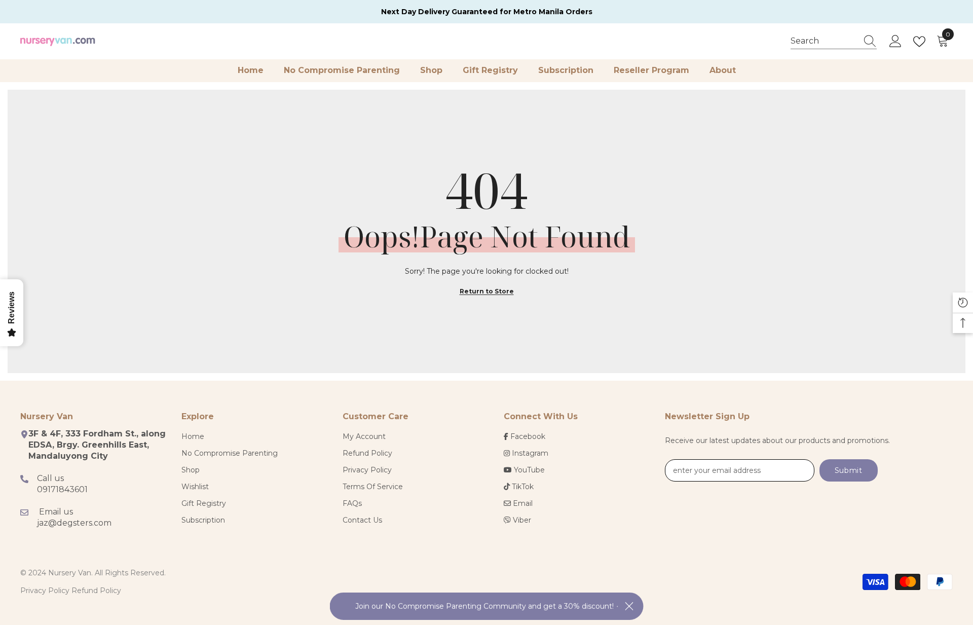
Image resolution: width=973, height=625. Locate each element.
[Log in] (895, 41)
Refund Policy (96, 590)
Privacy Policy (44, 590)
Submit (849, 470)
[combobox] (824, 41)
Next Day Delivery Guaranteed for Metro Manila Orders (486, 11)
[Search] (834, 41)
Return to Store (487, 291)
